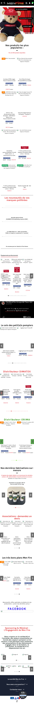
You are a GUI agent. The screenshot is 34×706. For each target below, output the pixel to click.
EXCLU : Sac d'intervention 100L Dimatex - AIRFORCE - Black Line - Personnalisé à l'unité (9, 115)
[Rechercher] (4, 3)
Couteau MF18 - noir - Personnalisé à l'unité (5, 579)
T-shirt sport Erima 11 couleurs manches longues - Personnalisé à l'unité (8, 447)
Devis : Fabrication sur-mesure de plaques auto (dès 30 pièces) (17, 540)
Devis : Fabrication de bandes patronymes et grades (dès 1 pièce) (5, 540)
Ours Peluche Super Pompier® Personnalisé (24, 79)
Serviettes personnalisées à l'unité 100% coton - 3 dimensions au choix (9, 153)
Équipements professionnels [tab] (9, 255)
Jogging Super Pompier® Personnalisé (8, 351)
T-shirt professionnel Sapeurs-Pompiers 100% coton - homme (24, 152)
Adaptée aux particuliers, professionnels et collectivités (17, 311)
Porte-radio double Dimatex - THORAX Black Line (5, 392)
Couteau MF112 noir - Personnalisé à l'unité (17, 579)
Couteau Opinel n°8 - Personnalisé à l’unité (28, 579)
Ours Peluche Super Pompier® (25, 351)
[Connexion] (29, 3)
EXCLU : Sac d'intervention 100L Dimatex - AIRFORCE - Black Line (28, 392)
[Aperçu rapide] (9, 77)
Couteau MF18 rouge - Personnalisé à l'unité (9, 79)
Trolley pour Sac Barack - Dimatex (17, 391)
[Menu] (1, 3)
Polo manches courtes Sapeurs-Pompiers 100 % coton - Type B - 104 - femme (27, 278)
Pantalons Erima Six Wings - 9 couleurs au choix (25, 445)
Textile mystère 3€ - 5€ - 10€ (24, 186)
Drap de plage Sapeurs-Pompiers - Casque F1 (24, 113)
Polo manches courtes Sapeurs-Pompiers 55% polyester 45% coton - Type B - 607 (17, 279)
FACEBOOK (17, 609)
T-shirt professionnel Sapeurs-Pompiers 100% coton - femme (9, 187)
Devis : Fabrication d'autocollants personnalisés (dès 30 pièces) (28, 540)
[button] (8, 295)
